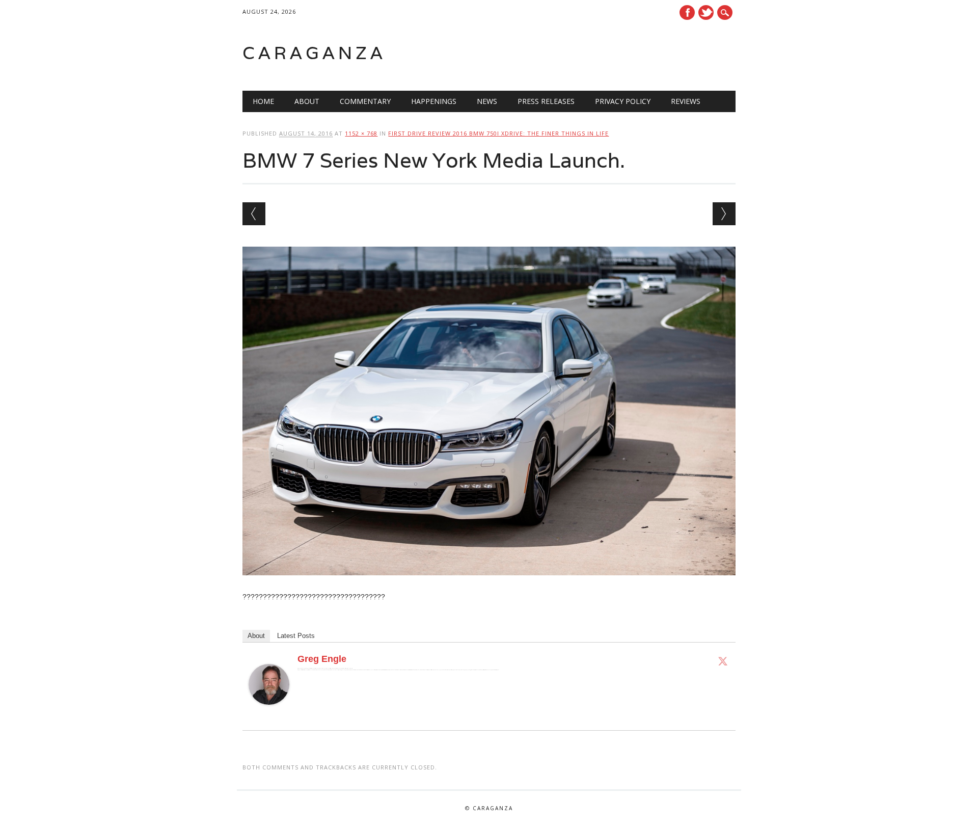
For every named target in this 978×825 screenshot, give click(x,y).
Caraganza (314, 52)
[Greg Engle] (269, 714)
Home (263, 101)
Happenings (433, 101)
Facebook (687, 12)
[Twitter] (723, 661)
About (306, 101)
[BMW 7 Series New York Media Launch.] (488, 585)
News (487, 101)
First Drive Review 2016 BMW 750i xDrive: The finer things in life (498, 133)
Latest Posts (296, 636)
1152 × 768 (361, 133)
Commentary (365, 101)
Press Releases (546, 101)
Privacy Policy (622, 101)
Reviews (685, 101)
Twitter (706, 12)
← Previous (253, 213)
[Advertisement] (606, 53)
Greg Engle (321, 659)
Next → (724, 213)
